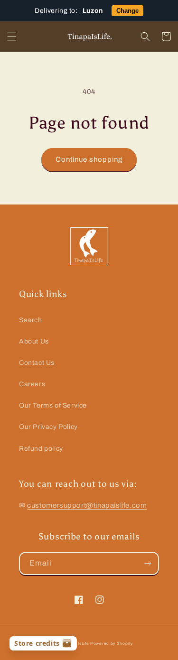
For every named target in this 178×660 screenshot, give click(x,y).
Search (30, 320)
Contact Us (37, 362)
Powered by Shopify (111, 643)
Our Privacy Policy (48, 426)
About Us (34, 341)
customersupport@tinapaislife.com (87, 505)
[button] (11, 36)
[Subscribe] (147, 563)
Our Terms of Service (53, 405)
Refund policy (41, 448)
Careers (32, 384)
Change (127, 10)
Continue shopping (89, 159)
